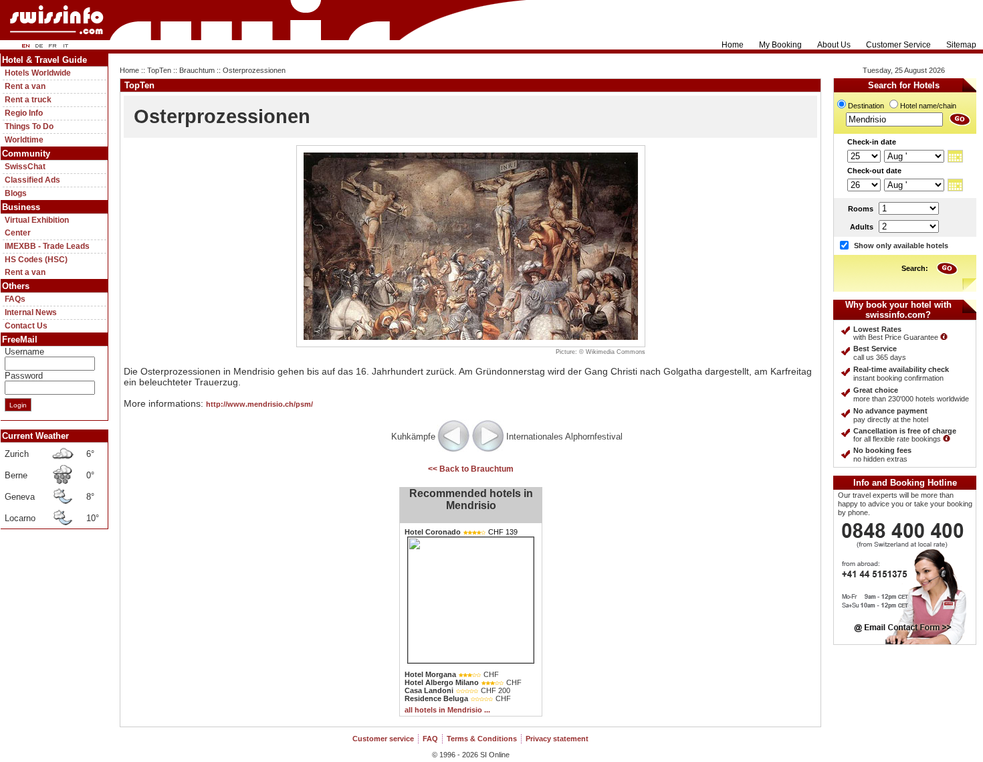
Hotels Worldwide (38, 73)
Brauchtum (197, 70)
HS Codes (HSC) (36, 259)
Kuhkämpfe (413, 437)
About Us (834, 45)
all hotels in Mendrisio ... (447, 710)
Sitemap (961, 45)
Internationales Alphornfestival (564, 437)
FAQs (15, 299)
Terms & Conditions (482, 739)
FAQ (430, 739)
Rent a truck (28, 99)
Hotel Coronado (433, 532)
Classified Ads (32, 180)
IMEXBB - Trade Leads (47, 246)
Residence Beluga (436, 698)
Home (733, 45)
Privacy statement (557, 739)
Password (24, 376)
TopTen (159, 70)
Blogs (16, 193)
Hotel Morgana (430, 674)
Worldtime (24, 140)
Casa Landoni (429, 690)
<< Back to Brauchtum (471, 469)
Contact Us (26, 325)
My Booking (780, 45)
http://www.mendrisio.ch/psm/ (259, 404)
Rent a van (25, 86)
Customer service (383, 739)
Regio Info (24, 113)
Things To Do (29, 126)
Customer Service (898, 45)
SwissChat (25, 166)
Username (24, 352)
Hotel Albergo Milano (442, 682)
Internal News (31, 312)
